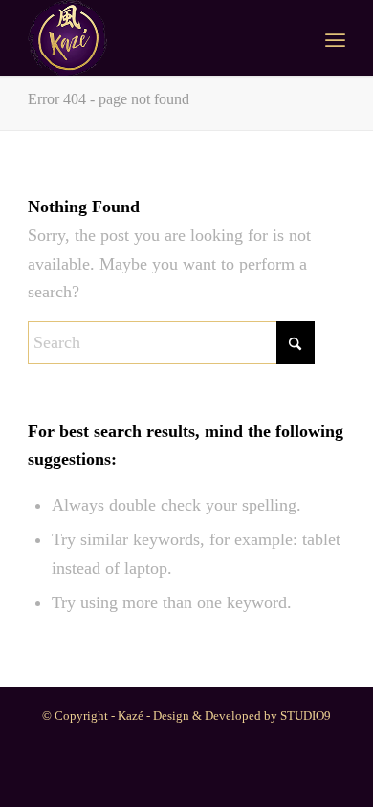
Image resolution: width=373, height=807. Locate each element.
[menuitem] (335, 38)
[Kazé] (154, 38)
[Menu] (335, 38)
